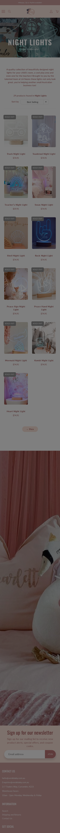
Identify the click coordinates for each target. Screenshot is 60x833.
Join (49, 46)
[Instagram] (32, 55)
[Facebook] (26, 55)
